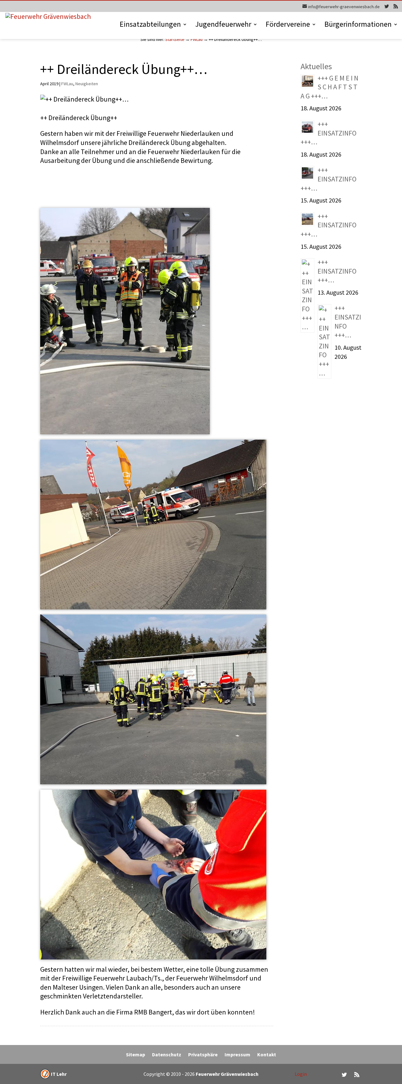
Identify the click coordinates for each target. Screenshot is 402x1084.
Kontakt (266, 1055)
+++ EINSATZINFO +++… (328, 133)
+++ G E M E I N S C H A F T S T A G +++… (329, 87)
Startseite (174, 39)
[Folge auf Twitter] (344, 1075)
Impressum (237, 1055)
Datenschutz (166, 1055)
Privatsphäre (203, 1055)
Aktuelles (316, 66)
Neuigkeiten (86, 83)
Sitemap (135, 1055)
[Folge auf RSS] (357, 1075)
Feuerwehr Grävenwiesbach (226, 1074)
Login (301, 1074)
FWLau (197, 39)
